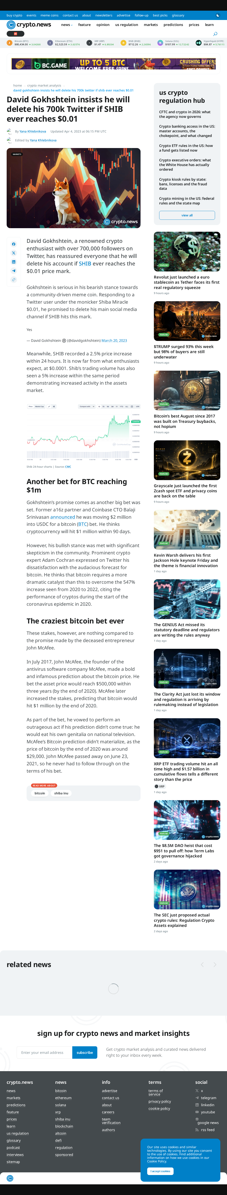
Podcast (13, 1147)
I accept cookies (160, 1171)
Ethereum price (63, 43)
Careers (108, 1112)
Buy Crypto (14, 15)
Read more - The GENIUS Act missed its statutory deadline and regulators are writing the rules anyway (187, 599)
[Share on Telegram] (13, 270)
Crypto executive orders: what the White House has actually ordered (185, 165)
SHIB (85, 263)
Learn (209, 24)
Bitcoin (40, 793)
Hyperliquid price (210, 43)
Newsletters (103, 15)
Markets (151, 24)
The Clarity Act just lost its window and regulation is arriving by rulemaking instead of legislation (187, 699)
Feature (84, 24)
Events (31, 15)
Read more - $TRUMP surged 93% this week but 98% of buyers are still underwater (187, 321)
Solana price (173, 43)
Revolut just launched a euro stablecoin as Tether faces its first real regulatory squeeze (186, 282)
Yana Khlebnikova (33, 131)
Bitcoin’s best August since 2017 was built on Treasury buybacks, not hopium (185, 421)
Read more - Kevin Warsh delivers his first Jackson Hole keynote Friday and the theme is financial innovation (187, 530)
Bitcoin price (24, 43)
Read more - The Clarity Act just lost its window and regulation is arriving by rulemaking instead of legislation (187, 669)
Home (17, 85)
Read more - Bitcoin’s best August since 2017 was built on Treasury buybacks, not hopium (187, 390)
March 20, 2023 (114, 340)
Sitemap (13, 1161)
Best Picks (160, 15)
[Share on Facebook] (13, 244)
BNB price (136, 43)
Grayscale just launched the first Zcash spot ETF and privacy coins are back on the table (185, 491)
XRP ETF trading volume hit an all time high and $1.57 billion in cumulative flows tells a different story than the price (186, 771)
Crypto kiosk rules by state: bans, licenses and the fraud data (183, 184)
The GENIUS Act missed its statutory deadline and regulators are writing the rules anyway (187, 630)
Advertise (123, 15)
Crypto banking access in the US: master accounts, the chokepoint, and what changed (187, 131)
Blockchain (64, 1126)
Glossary (178, 15)
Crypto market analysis (44, 85)
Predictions (173, 24)
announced (62, 517)
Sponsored (64, 1154)
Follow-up (142, 15)
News (65, 24)
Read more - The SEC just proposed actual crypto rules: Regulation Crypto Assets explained (187, 889)
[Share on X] (13, 253)
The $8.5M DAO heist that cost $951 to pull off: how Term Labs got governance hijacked (184, 851)
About (86, 15)
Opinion (103, 24)
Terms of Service (156, 1092)
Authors (108, 1129)
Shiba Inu (61, 793)
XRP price (100, 43)
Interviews (15, 1154)
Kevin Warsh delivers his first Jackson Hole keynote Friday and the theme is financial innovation (186, 560)
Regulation (63, 1147)
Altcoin (60, 1133)
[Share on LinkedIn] (13, 262)
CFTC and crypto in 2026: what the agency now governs (185, 114)
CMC (68, 467)
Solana (60, 1104)
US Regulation (126, 24)
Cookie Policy (159, 1108)
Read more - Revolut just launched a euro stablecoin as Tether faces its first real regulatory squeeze (187, 251)
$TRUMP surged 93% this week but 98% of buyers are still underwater (184, 352)
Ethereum (63, 1097)
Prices (194, 24)
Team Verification (111, 1121)
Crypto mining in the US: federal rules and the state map (186, 201)
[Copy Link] (13, 279)
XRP (160, 786)
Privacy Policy (160, 1101)
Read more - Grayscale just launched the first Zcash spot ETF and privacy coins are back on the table (187, 460)
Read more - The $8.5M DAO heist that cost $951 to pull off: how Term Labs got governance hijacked (187, 820)
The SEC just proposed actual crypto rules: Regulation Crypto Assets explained (184, 920)
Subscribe (85, 1052)
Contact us (70, 15)
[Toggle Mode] (217, 15)
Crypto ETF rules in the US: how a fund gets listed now (186, 148)
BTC (82, 524)
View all (187, 215)
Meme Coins (49, 15)
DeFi (58, 1140)
